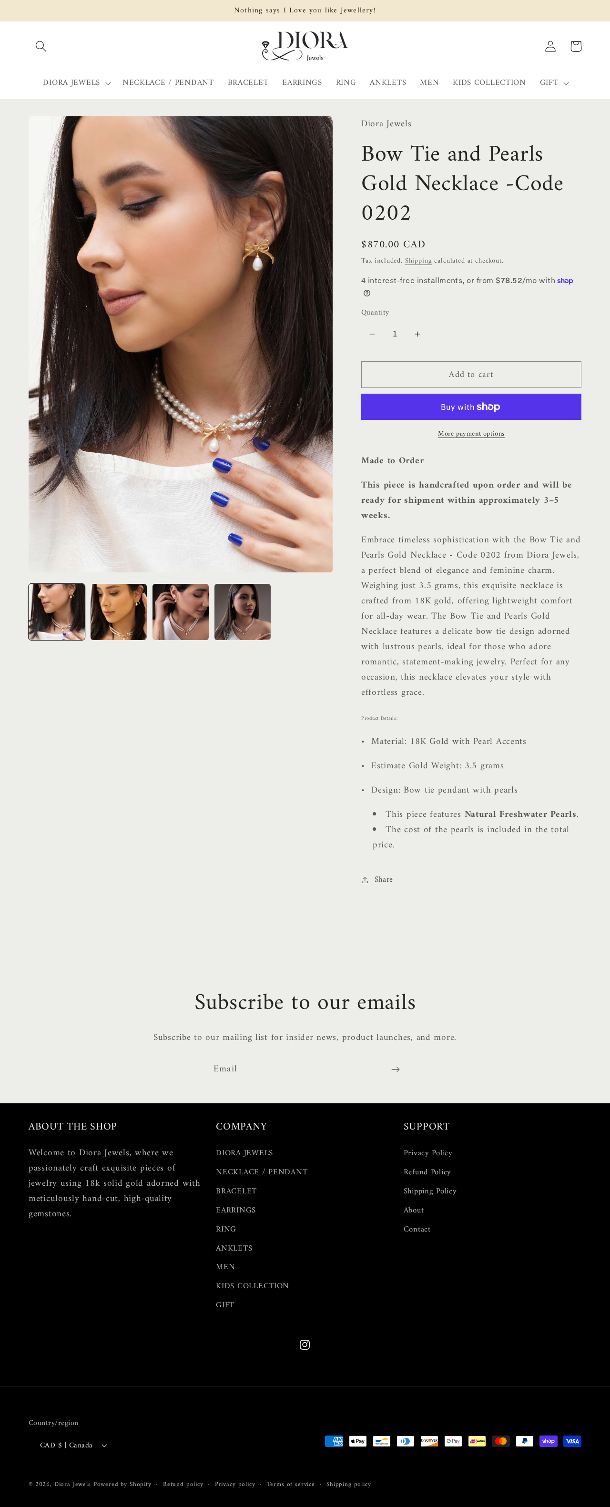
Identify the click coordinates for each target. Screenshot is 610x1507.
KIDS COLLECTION (252, 1287)
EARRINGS (236, 1210)
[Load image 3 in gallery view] (180, 612)
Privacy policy (235, 1484)
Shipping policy (348, 1484)
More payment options (471, 434)
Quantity (375, 312)
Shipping (418, 261)
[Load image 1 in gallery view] (57, 612)
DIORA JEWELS (244, 1154)
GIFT (225, 1306)
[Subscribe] (395, 1069)
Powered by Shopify (122, 1483)
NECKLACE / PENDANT (261, 1172)
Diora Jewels (72, 1483)
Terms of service (291, 1484)
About (414, 1210)
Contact (417, 1229)
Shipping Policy (430, 1191)
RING (226, 1229)
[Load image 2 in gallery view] (119, 612)
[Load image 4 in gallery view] (242, 612)
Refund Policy (427, 1172)
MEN (225, 1268)
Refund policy (183, 1484)
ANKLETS (234, 1249)
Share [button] (384, 880)
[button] (41, 46)
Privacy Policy (428, 1154)
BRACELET (236, 1191)
